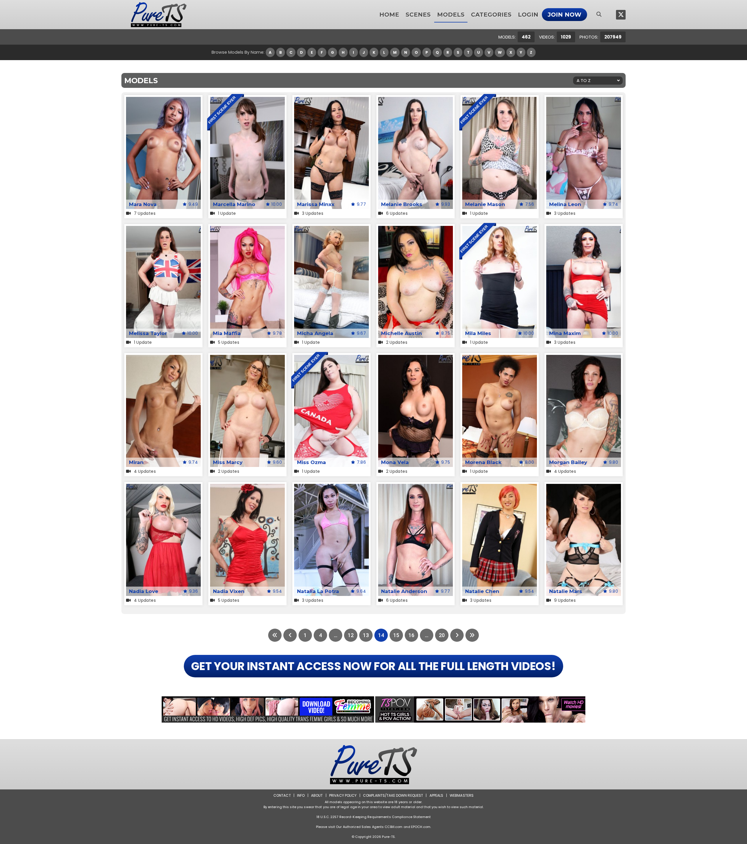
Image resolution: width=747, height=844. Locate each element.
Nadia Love (143, 591)
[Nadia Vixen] (247, 487)
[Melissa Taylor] (163, 229)
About (317, 795)
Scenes (418, 14)
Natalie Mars (565, 591)
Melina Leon (565, 204)
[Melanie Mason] (499, 100)
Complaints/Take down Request (393, 795)
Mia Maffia (227, 333)
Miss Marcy (227, 462)
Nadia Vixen (229, 591)
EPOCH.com (420, 826)
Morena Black (483, 462)
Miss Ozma (311, 462)
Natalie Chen (482, 591)
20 (442, 635)
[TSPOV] (480, 709)
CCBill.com (393, 826)
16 (411, 635)
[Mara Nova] (163, 100)
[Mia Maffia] (247, 229)
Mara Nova (143, 204)
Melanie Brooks (401, 204)
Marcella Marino (234, 204)
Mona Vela (395, 462)
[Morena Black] (499, 358)
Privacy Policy (343, 795)
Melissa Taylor (148, 333)
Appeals (437, 795)
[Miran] (163, 358)
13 (366, 635)
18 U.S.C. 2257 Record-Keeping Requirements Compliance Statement (373, 817)
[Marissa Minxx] (331, 100)
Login (528, 14)
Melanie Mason (485, 204)
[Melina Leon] (583, 100)
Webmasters (462, 795)
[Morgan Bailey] (583, 358)
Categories (491, 14)
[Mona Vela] (415, 358)
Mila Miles (478, 333)
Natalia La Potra (318, 591)
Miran (136, 462)
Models (451, 14)
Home (389, 14)
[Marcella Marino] (247, 100)
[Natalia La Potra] (331, 487)
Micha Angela (315, 333)
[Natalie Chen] (499, 487)
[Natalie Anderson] (415, 487)
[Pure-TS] (158, 14)
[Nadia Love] (163, 487)
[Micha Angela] (331, 229)
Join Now (564, 14)
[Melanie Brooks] (415, 100)
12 (351, 635)
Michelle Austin (401, 333)
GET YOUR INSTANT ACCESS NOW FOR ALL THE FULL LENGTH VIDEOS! (373, 666)
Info (301, 795)
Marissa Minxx (315, 204)
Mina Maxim (565, 333)
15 (396, 635)
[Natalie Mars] (583, 487)
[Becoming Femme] (268, 709)
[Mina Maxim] (583, 229)
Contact (282, 795)
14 (381, 635)
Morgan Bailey (568, 462)
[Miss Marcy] (247, 358)
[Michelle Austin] (415, 229)
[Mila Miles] (499, 229)
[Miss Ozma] (331, 358)
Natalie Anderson (404, 591)
